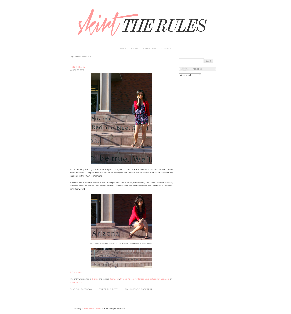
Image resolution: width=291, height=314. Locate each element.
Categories (149, 49)
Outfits (95, 278)
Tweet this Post (108, 289)
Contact (166, 49)
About (134, 49)
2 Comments (76, 272)
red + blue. (77, 67)
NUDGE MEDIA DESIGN (91, 308)
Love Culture (150, 278)
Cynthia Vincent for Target (132, 278)
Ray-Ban (160, 278)
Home (123, 49)
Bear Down (114, 278)
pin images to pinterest (138, 289)
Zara (167, 278)
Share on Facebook (81, 289)
